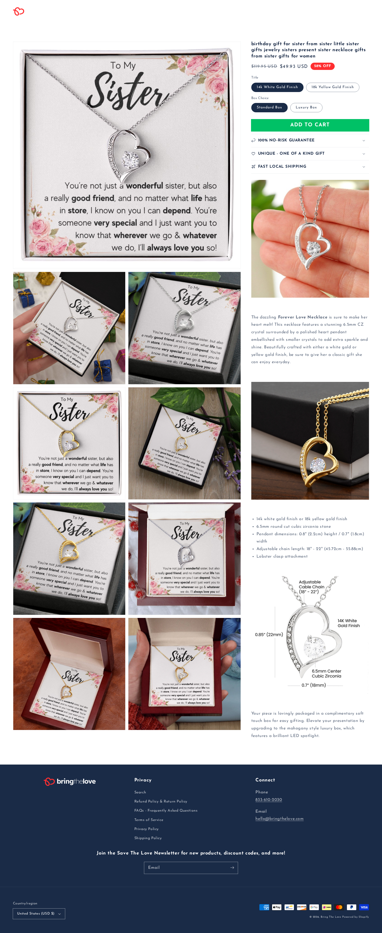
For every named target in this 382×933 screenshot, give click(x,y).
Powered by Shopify (355, 917)
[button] (88, 11)
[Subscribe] (232, 867)
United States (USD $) (35, 913)
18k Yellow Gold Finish (333, 87)
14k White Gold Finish (277, 87)
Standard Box (269, 107)
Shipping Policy (148, 838)
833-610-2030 (268, 800)
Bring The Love (331, 917)
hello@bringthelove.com (279, 819)
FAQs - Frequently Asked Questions (166, 811)
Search (140, 792)
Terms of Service (148, 820)
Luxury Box (306, 107)
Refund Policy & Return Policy (160, 802)
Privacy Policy (146, 829)
